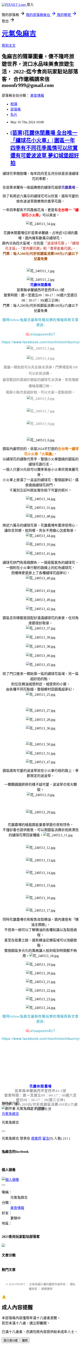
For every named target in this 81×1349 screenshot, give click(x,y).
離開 (25, 1340)
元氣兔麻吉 (19, 33)
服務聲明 (46, 1288)
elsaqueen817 (43, 334)
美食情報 (37, 95)
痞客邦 (36, 1138)
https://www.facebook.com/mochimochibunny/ (41, 341)
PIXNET (20, 1284)
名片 (13, 114)
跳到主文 (9, 45)
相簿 (13, 104)
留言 (45, 1138)
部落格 (15, 109)
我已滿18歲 (10, 1340)
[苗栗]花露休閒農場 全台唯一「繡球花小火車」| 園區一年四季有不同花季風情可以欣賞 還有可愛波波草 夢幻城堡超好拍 (44, 148)
